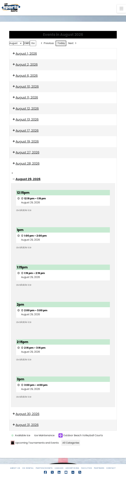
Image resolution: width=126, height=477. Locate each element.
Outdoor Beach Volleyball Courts (83, 435)
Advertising (72, 468)
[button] (121, 8)
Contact (111, 468)
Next (71, 43)
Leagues (59, 468)
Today (61, 43)
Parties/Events (44, 468)
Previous (49, 43)
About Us (15, 468)
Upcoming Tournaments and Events (37, 443)
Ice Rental (28, 468)
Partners (99, 468)
